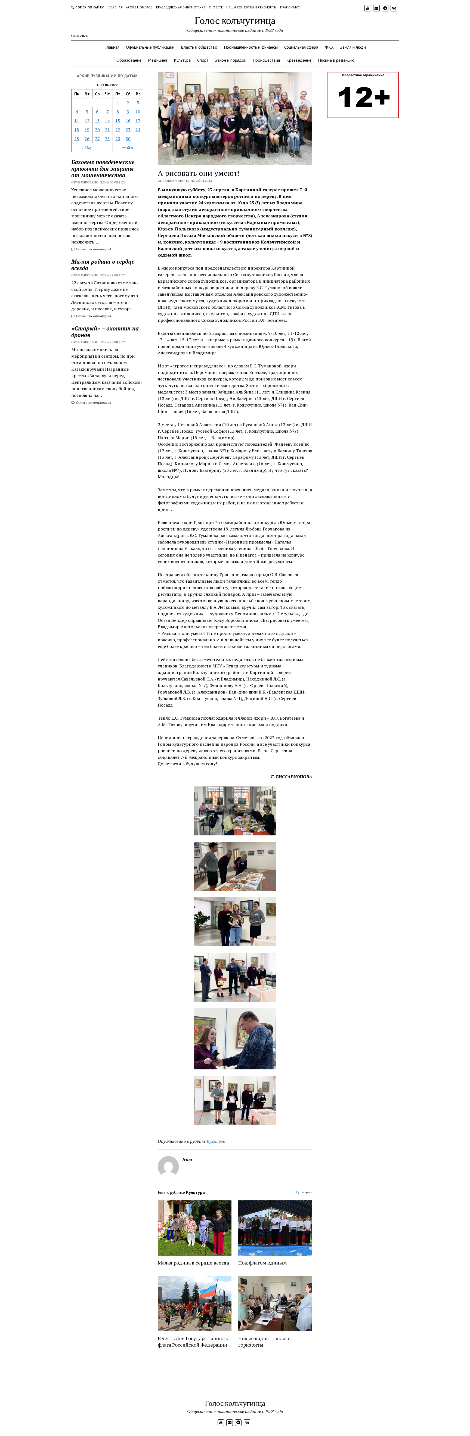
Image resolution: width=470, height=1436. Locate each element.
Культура (182, 60)
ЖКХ (329, 47)
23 (128, 129)
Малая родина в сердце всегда (102, 264)
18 (76, 129)
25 (76, 138)
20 (97, 129)
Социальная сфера (301, 47)
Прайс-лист (290, 7)
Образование (128, 60)
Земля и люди (353, 47)
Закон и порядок (230, 60)
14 (107, 120)
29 (117, 138)
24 (137, 129)
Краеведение (298, 60)
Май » (127, 147)
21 (107, 129)
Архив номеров (139, 7)
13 (97, 120)
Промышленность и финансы (251, 47)
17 (137, 120)
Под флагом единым (262, 1262)
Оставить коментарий (93, 249)
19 (87, 129)
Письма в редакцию (336, 60)
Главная (116, 7)
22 (117, 129)
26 (87, 138)
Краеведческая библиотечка (181, 7)
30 (128, 138)
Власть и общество (199, 47)
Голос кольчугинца (235, 20)
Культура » (304, 1192)
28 (107, 138)
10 (137, 111)
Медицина (157, 60)
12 (87, 120)
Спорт (203, 60)
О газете (216, 7)
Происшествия (266, 60)
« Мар (86, 147)
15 (117, 120)
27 (97, 138)
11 (76, 120)
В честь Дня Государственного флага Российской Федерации (193, 1341)
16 (128, 120)
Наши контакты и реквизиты (251, 7)
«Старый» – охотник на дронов (105, 331)
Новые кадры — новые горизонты (264, 1341)
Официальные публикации (150, 47)
